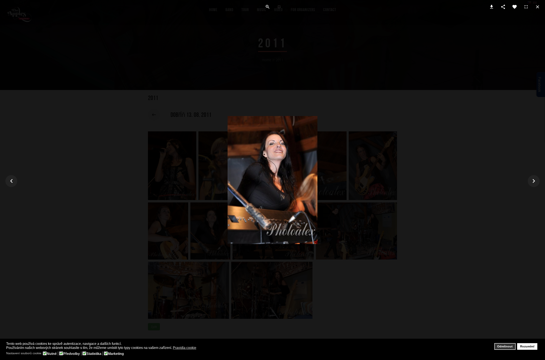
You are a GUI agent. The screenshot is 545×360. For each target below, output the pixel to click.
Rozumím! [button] (527, 346)
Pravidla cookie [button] (184, 348)
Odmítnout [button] (505, 346)
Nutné (52, 354)
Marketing (116, 354)
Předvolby (71, 354)
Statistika (93, 354)
